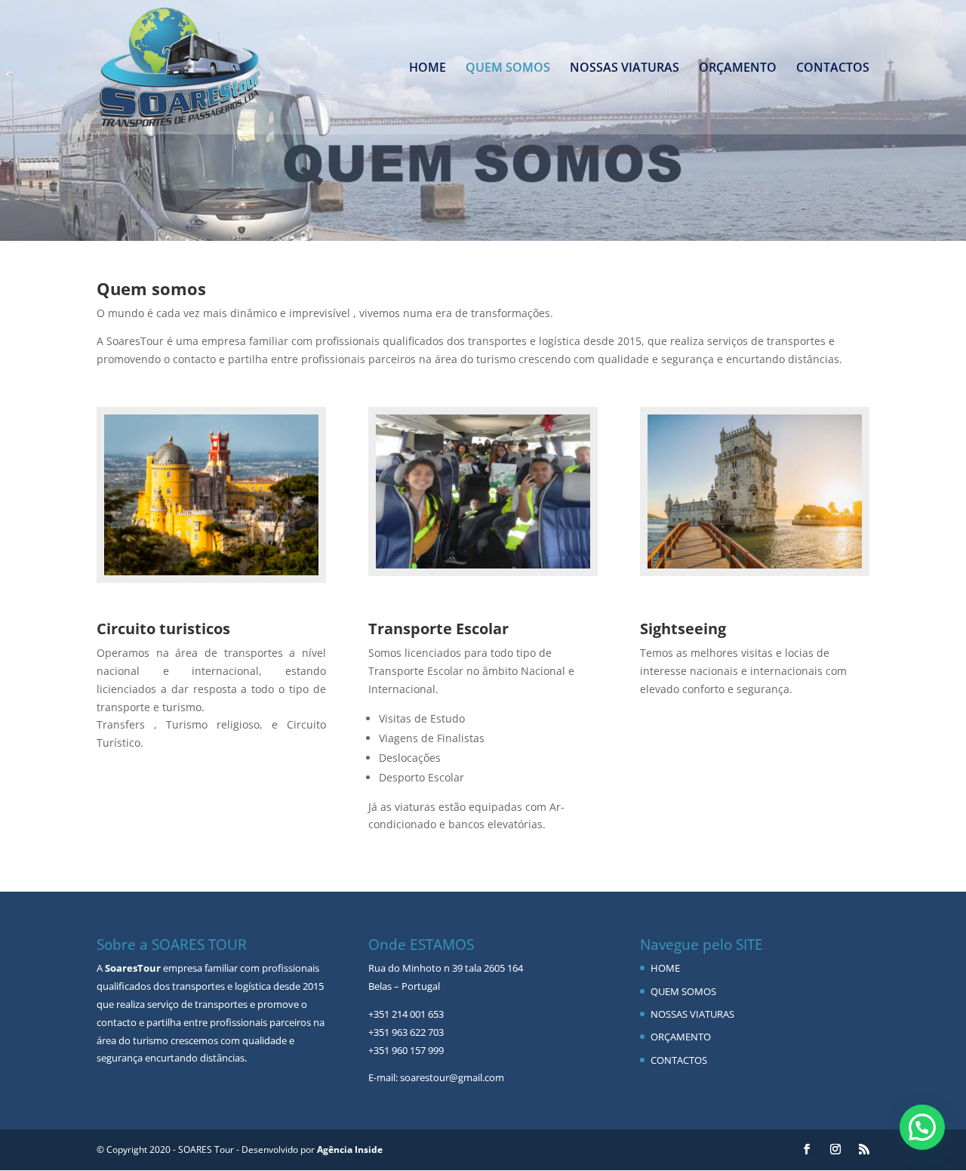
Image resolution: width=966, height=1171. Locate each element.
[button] (922, 1127)
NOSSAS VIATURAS (624, 68)
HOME (427, 68)
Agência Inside (350, 1149)
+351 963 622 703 (406, 1032)
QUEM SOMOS (508, 68)
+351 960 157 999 (406, 1050)
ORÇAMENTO (738, 68)
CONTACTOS (832, 68)
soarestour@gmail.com (452, 1077)
